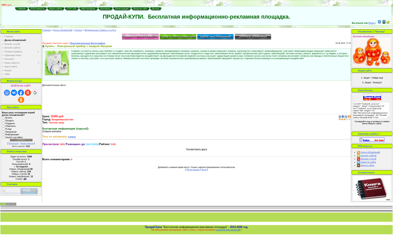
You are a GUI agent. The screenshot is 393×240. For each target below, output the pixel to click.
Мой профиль (88, 8)
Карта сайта (55, 8)
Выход (155, 8)
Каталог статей (368, 159)
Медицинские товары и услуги (100, 30)
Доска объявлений (62, 30)
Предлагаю (11, 132)
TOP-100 (71, 8)
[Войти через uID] (7, 93)
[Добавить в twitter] (346, 116)
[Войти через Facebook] (21, 93)
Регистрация (121, 8)
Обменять (10, 126)
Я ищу (8, 129)
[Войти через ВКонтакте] (14, 93)
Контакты (105, 8)
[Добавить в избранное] (388, 23)
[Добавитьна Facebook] (343, 116)
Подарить (10, 123)
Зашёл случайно (14, 137)
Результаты (13, 143)
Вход (204, 169)
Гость (371, 23)
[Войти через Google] (35, 92)
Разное (78, 30)
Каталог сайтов (368, 155)
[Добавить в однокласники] (349, 116)
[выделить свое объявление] (215, 36)
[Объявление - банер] (177, 36)
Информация (12, 134)
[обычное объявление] (252, 36)
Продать (9, 120)
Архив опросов (27, 143)
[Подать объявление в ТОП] (140, 36)
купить (72, 136)
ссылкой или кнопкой (227, 230)
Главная (21, 8)
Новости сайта (368, 162)
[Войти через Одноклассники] (21, 100)
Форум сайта (367, 165)
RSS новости (37, 8)
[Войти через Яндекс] (28, 93)
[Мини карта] (379, 23)
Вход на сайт (140, 8)
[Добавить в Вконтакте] (340, 116)
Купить (8, 117)
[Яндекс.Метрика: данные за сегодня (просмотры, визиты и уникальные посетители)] (11, 191)
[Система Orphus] (372, 139)
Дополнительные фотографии (87, 43)
